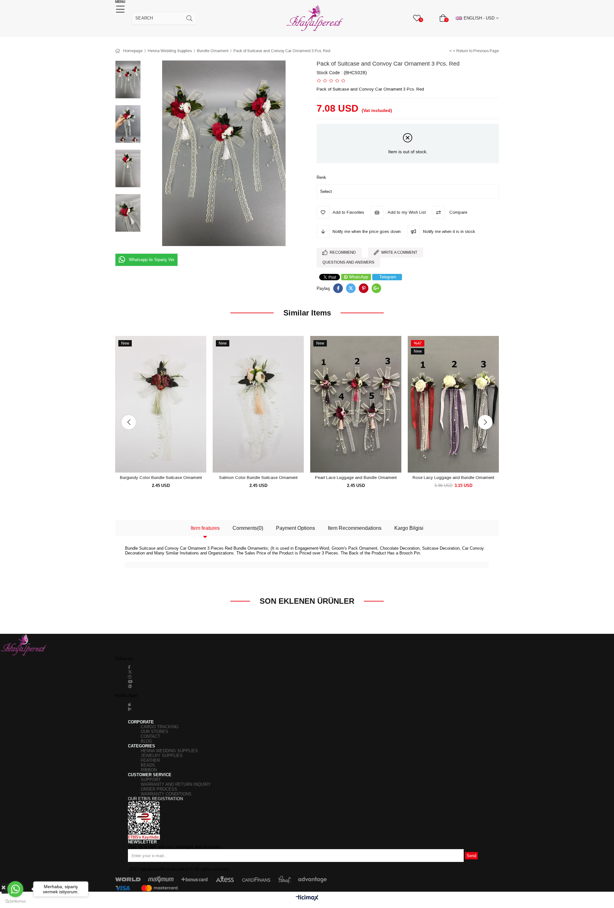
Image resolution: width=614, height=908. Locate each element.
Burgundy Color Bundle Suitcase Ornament (161, 477)
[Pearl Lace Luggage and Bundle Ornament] (355, 404)
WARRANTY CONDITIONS (166, 794)
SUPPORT (151, 779)
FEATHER (150, 760)
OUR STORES (154, 731)
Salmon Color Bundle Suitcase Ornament (258, 477)
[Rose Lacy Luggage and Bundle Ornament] (453, 404)
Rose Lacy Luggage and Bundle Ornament (453, 477)
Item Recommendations (355, 528)
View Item (168, 460)
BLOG (146, 741)
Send (471, 855)
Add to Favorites (153, 460)
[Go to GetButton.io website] (15, 901)
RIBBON (149, 770)
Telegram (387, 277)
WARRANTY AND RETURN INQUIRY (176, 784)
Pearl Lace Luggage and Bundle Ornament (356, 477)
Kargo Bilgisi (408, 528)
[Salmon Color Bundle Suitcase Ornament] (258, 404)
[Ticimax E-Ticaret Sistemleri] (307, 898)
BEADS (148, 765)
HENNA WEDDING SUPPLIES (169, 750)
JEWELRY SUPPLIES (162, 755)
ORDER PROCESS (159, 789)
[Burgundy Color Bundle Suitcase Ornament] (160, 404)
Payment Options (295, 528)
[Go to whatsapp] (15, 889)
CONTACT (150, 736)
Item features (205, 528)
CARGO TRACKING (159, 726)
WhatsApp (358, 277)
